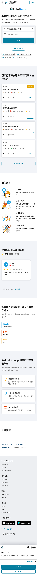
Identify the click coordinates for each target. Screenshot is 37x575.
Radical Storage (7, 444)
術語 (3, 507)
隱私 (3, 510)
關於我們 (5, 465)
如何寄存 (5, 480)
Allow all (18, 566)
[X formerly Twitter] (4, 529)
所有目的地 (5, 495)
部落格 (4, 498)
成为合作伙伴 (6, 471)
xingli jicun (19, 444)
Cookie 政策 (6, 513)
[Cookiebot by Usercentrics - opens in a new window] (27, 547)
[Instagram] (8, 529)
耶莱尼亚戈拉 (6, 447)
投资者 (4, 468)
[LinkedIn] (11, 529)
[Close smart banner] (3, 2)
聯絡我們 (5, 486)
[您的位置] (32, 28)
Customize (17, 571)
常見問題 (5, 483)
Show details (29, 561)
